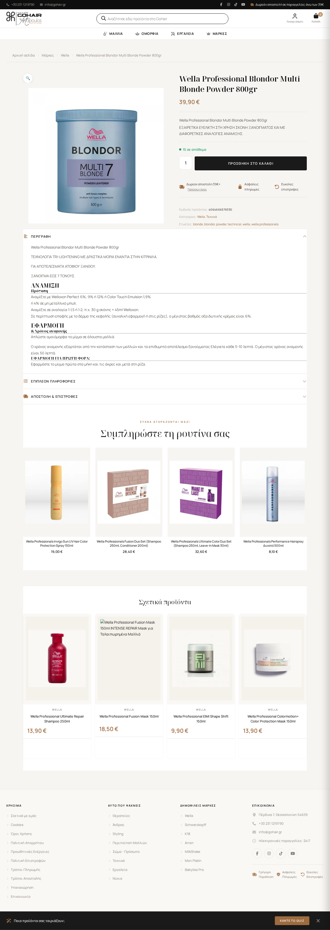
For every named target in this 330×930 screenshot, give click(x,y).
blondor (209, 224)
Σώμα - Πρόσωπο (126, 851)
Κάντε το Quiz (292, 921)
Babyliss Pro (194, 869)
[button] (27, 78)
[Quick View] (85, 753)
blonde (198, 224)
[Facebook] (221, 4)
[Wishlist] (83, 621)
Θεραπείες (121, 815)
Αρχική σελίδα (23, 55)
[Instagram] (228, 4)
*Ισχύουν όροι (197, 189)
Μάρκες (220, 33)
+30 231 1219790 (23, 4)
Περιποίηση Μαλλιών (130, 842)
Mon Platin (193, 860)
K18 (187, 833)
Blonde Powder (96, 247)
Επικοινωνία (20, 896)
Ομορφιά (150, 33)
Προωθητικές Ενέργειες (30, 851)
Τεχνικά (211, 216)
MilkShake (192, 851)
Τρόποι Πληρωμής (25, 869)
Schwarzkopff (195, 824)
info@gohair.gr (55, 4)
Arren (189, 842)
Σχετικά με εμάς (23, 815)
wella (246, 224)
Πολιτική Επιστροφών (28, 860)
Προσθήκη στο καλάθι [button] (57, 751)
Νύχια (117, 878)
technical (234, 224)
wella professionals (264, 224)
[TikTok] (236, 4)
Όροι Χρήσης (21, 833)
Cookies (17, 824)
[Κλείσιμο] (318, 920)
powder (221, 224)
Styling (118, 833)
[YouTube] (243, 4)
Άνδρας (118, 824)
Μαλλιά (116, 33)
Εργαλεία (185, 33)
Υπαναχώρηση (22, 887)
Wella (65, 55)
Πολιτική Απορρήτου (27, 842)
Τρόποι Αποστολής (26, 878)
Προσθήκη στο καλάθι (250, 163)
